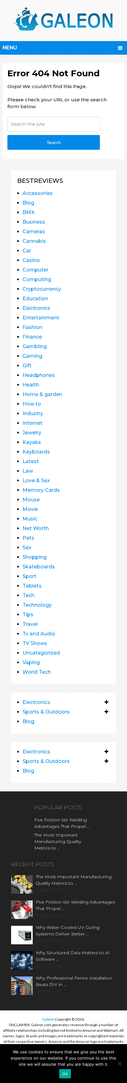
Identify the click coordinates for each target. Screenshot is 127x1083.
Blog (28, 203)
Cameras (34, 231)
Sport (29, 576)
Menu (9, 48)
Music (30, 519)
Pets (28, 538)
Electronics (36, 308)
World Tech (37, 672)
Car (27, 251)
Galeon (48, 1019)
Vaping (31, 662)
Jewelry (32, 433)
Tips (28, 614)
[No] (119, 1063)
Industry (33, 413)
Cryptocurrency (42, 289)
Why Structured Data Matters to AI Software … (73, 956)
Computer (35, 270)
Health (31, 385)
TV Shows (35, 643)
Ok (65, 1073)
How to (32, 404)
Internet (33, 423)
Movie (30, 509)
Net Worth (36, 528)
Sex (27, 547)
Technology (37, 605)
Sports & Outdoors (46, 712)
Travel (30, 624)
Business (34, 222)
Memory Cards (41, 490)
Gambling (35, 346)
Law (28, 471)
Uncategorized (41, 653)
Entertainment (41, 318)
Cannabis (34, 241)
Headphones (39, 375)
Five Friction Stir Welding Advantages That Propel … (62, 823)
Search (54, 142)
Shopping (35, 557)
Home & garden (42, 394)
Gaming (32, 356)
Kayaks (32, 442)
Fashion (32, 327)
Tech (29, 595)
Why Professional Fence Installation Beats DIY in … (74, 981)
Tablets (32, 586)
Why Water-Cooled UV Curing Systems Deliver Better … (68, 931)
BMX (29, 212)
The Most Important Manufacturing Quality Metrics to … (57, 841)
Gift (27, 366)
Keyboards (36, 452)
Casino (31, 260)
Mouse (31, 500)
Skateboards (39, 567)
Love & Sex (36, 480)
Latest (31, 461)
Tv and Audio (39, 634)
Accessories (38, 193)
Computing (37, 279)
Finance (32, 337)
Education (35, 298)
